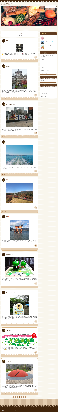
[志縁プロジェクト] (19, 345)
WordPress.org (43, 96)
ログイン (42, 88)
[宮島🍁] (19, 239)
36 (23, 397)
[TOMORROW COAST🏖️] (42, 43)
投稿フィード (43, 90)
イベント (4, 287)
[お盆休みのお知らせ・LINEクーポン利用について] (42, 39)
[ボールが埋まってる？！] (19, 383)
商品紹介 (42, 67)
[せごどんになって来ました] (19, 314)
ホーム (3, 27)
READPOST (36, 57)
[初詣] (19, 51)
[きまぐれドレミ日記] (29, 16)
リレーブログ (5, 60)
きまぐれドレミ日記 (4, 408)
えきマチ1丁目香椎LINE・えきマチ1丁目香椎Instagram (48, 56)
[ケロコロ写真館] (19, 276)
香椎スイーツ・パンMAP (45, 70)
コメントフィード (44, 93)
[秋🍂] (19, 202)
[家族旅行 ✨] (19, 164)
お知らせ (42, 59)
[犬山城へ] (19, 88)
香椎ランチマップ (44, 73)
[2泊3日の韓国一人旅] (19, 126)
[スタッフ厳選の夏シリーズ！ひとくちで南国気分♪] (42, 48)
